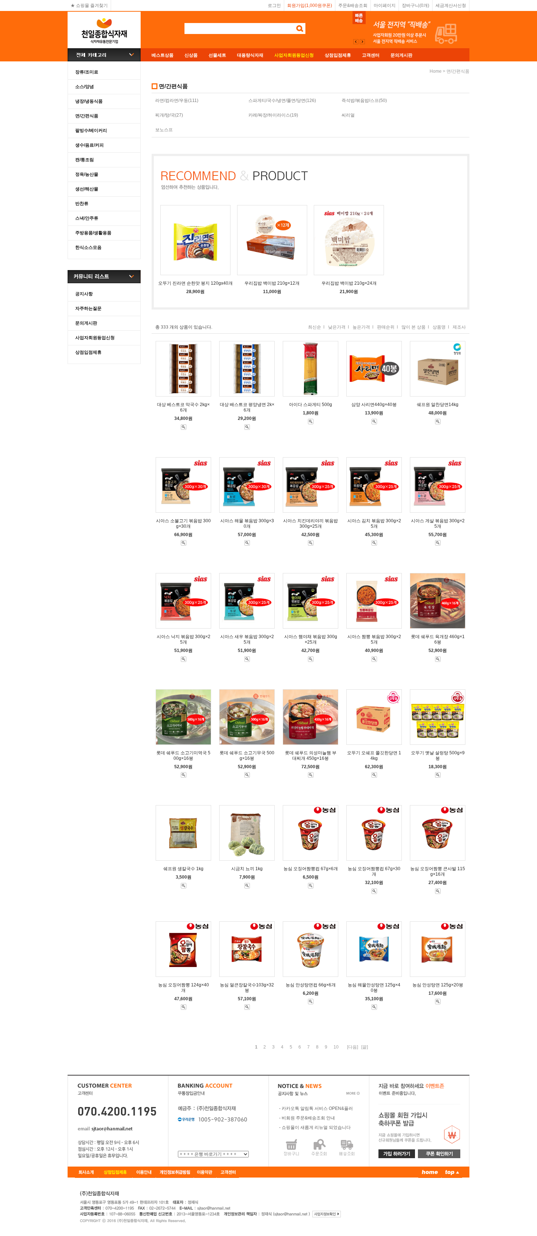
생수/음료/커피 (89, 145)
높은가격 (361, 327)
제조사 (459, 327)
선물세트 (217, 55)
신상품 (191, 55)
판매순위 (386, 327)
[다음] (352, 1047)
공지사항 (84, 293)
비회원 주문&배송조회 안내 (308, 1118)
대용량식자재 (250, 55)
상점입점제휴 (338, 55)
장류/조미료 (86, 72)
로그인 (274, 5)
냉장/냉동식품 (89, 101)
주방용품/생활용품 (93, 232)
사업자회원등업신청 (95, 337)
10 (336, 1047)
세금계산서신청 (450, 5)
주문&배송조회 (352, 5)
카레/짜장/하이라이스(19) (273, 115)
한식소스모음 (88, 247)
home (436, 71)
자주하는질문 (88, 308)
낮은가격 (337, 327)
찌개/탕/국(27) (169, 115)
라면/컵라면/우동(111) (176, 100)
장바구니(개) (415, 5)
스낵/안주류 (86, 218)
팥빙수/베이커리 (91, 130)
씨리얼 (348, 115)
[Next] (355, 41)
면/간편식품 (86, 115)
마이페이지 (385, 5)
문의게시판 (401, 55)
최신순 (314, 327)
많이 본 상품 (413, 327)
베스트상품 (163, 55)
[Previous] (362, 41)
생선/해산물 (86, 189)
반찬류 (81, 203)
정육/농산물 (86, 174)
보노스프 (164, 129)
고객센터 (371, 55)
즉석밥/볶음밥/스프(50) (364, 100)
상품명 (439, 327)
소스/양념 (84, 86)
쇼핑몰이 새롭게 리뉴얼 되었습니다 (316, 1127)
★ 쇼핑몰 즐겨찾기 (89, 5)
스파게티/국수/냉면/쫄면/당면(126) (282, 100)
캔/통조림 (84, 159)
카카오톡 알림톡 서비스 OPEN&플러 (317, 1108)
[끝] (364, 1047)
